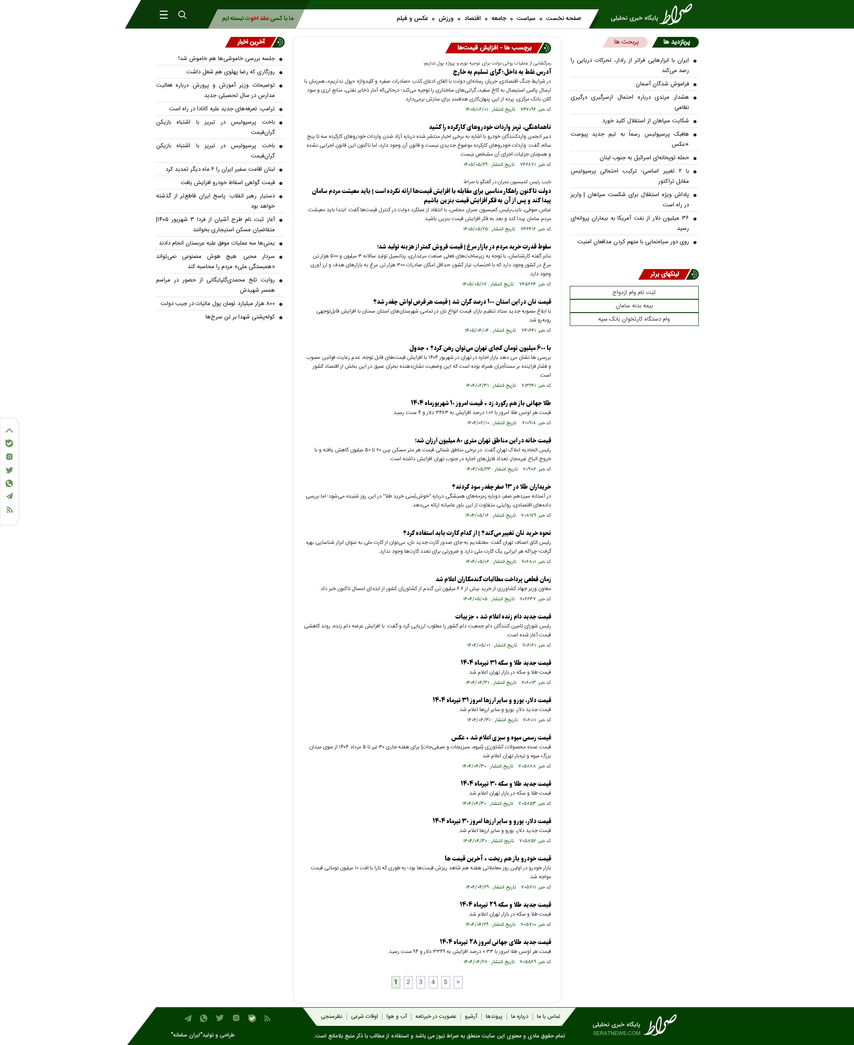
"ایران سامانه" (186, 1035)
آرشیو (471, 1016)
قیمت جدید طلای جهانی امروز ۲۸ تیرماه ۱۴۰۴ (495, 942)
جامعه (498, 19)
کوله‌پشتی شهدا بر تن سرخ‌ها (240, 317)
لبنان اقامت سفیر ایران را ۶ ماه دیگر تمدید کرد (220, 169)
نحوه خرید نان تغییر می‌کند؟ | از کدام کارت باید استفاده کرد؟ (477, 533)
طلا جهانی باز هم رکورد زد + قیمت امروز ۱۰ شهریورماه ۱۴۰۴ (481, 403)
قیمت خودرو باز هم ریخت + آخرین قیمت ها (498, 859)
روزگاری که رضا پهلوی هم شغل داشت (230, 72)
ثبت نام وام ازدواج (634, 292)
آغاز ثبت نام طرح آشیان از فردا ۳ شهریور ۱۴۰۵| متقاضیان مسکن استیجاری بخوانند (215, 225)
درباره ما (519, 1016)
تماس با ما (548, 1016)
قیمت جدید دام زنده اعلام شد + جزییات (503, 617)
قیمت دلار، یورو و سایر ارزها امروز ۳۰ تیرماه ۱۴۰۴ (492, 821)
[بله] (9, 443)
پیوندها (494, 1016)
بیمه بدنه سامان (634, 306)
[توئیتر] (9, 470)
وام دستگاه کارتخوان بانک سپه (634, 319)
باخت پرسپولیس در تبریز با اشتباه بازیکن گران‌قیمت (215, 127)
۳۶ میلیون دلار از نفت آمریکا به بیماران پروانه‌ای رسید (630, 223)
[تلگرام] (9, 496)
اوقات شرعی (364, 1016)
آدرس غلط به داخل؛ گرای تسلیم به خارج (502, 72)
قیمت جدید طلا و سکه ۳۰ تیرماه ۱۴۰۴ (506, 784)
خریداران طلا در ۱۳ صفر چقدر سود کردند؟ (501, 487)
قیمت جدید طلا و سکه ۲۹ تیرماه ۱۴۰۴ (505, 905)
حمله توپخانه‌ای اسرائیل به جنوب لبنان (644, 158)
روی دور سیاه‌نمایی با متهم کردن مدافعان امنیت (633, 242)
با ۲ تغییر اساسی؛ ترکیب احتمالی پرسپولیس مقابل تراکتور (630, 176)
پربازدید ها (677, 42)
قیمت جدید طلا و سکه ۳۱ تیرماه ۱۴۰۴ (506, 663)
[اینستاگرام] (9, 457)
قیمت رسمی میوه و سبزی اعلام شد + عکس (501, 738)
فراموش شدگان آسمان (662, 84)
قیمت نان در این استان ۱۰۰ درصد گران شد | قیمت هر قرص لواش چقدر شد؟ (462, 302)
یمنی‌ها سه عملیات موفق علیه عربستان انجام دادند (217, 243)
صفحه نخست (563, 19)
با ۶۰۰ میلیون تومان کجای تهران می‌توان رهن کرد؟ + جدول (480, 348)
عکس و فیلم (412, 19)
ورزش (446, 19)
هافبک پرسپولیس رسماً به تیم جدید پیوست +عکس (630, 139)
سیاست (526, 19)
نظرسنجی (331, 1016)
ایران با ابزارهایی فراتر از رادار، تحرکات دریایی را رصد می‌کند (630, 66)
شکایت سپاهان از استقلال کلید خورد (645, 121)
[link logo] (654, 14)
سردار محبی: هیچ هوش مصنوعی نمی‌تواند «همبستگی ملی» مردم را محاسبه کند (215, 262)
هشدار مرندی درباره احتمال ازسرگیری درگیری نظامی (630, 102)
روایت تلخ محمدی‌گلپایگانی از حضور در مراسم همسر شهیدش (215, 285)
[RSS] (9, 510)
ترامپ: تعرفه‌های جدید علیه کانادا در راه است (222, 109)
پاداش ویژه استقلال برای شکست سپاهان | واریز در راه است (630, 200)
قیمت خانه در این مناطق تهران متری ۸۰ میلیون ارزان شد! (483, 441)
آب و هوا (397, 1016)
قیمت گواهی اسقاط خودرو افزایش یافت (228, 183)
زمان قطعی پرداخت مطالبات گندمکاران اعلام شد (493, 579)
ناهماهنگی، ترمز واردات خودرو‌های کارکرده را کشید (490, 127)
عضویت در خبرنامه (435, 1016)
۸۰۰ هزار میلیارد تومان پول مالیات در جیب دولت (218, 304)
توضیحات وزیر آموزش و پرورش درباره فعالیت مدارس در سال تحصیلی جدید (215, 90)
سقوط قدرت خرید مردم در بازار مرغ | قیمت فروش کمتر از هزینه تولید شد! (464, 247)
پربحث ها (626, 42)
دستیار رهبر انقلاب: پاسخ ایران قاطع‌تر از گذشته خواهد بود (215, 201)
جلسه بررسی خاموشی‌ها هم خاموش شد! (226, 59)
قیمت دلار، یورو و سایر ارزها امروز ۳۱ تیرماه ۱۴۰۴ (492, 700)
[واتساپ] (9, 483)
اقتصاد (472, 19)
